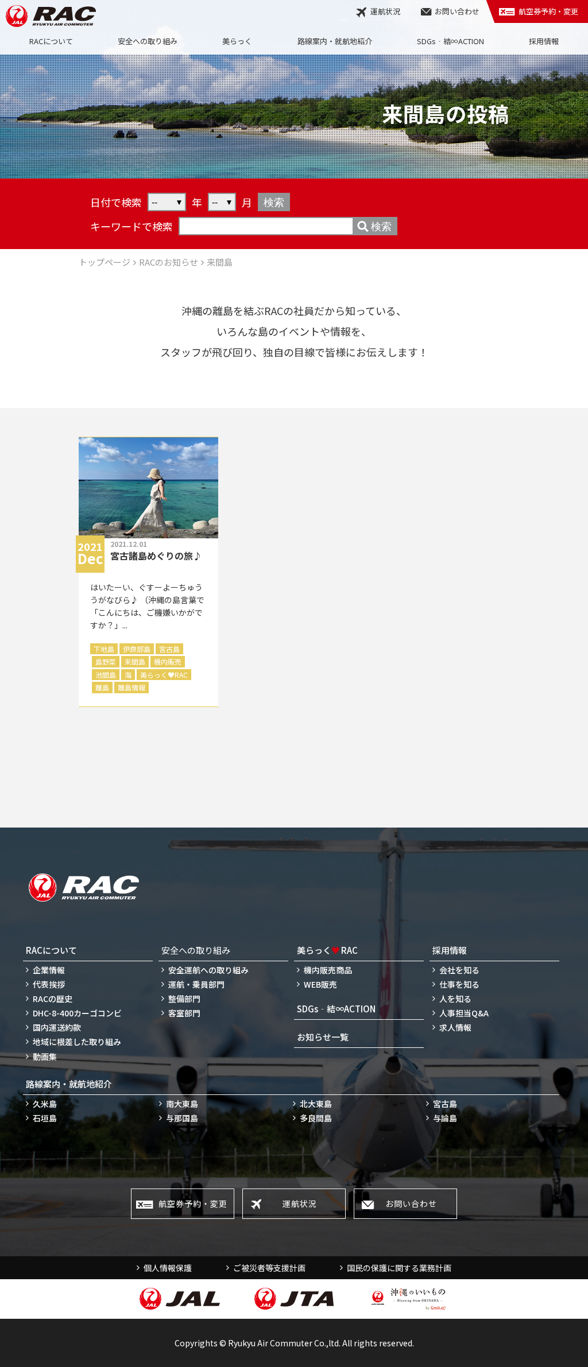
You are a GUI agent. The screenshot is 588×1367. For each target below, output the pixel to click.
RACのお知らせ (168, 262)
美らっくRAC (164, 674)
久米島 (45, 1103)
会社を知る (459, 970)
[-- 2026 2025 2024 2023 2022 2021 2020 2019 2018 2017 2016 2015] (167, 202)
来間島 (135, 661)
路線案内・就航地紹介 (334, 41)
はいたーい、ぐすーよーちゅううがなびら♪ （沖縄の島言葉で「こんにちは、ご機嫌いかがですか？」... (147, 606)
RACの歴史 (52, 998)
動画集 (45, 1056)
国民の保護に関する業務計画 (399, 1267)
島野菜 (105, 661)
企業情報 (49, 970)
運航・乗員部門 (196, 984)
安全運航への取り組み (208, 970)
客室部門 (184, 1013)
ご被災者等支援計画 (269, 1267)
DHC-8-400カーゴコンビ (77, 1013)
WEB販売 (320, 984)
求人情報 (455, 1027)
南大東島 (182, 1103)
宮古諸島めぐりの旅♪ (156, 555)
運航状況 (385, 11)
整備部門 (184, 998)
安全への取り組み (147, 41)
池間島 (105, 674)
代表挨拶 (49, 984)
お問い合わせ (457, 11)
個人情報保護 (168, 1267)
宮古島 (169, 649)
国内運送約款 (57, 1027)
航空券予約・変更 (548, 11)
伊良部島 (136, 649)
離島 (102, 687)
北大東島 (316, 1103)
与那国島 (182, 1118)
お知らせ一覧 (323, 1037)
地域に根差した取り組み (77, 1041)
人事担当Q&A (464, 1013)
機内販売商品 (328, 970)
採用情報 (544, 41)
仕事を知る (459, 984)
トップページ (104, 262)
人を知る (455, 998)
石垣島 (45, 1118)
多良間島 (316, 1118)
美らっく (237, 41)
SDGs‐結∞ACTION (450, 41)
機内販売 (167, 661)
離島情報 (131, 687)
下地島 (104, 649)
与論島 (445, 1118)
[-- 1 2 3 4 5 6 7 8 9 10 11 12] (222, 202)
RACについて (51, 41)
